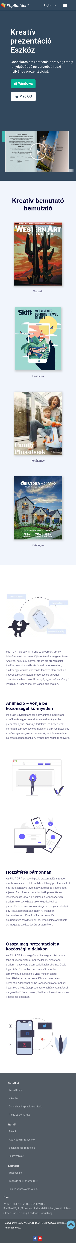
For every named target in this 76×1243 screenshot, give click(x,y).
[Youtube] (40, 1238)
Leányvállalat (16, 1156)
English (48, 5)
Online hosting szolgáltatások (25, 1106)
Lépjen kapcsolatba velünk (23, 1189)
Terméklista (15, 1090)
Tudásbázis (15, 1172)
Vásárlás (14, 1098)
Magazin (38, 291)
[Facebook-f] (35, 1238)
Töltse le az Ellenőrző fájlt (23, 1180)
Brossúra (38, 376)
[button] (65, 5)
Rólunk (12, 1131)
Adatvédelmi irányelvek (22, 1139)
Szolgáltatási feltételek (22, 1147)
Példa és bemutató (19, 1114)
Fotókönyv (38, 460)
